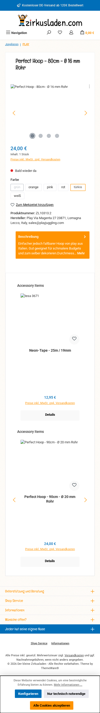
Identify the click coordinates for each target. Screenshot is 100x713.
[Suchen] (49, 33)
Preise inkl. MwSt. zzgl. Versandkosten (35, 159)
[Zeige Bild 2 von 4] (40, 136)
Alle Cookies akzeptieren (51, 705)
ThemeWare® (50, 668)
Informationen (60, 643)
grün (19, 188)
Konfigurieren (28, 694)
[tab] (52, 245)
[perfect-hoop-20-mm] (50, 113)
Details (50, 415)
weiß (17, 196)
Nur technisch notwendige (66, 694)
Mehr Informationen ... (68, 684)
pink (50, 187)
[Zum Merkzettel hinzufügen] (74, 339)
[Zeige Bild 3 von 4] (49, 136)
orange (33, 187)
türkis (80, 188)
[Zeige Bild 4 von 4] (57, 136)
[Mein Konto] (71, 33)
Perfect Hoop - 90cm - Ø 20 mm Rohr (49, 499)
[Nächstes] (85, 113)
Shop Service (39, 643)
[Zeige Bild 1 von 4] (32, 136)
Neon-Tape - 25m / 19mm (50, 350)
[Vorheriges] (14, 113)
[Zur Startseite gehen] (50, 20)
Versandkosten (74, 655)
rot (63, 187)
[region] (50, 113)
